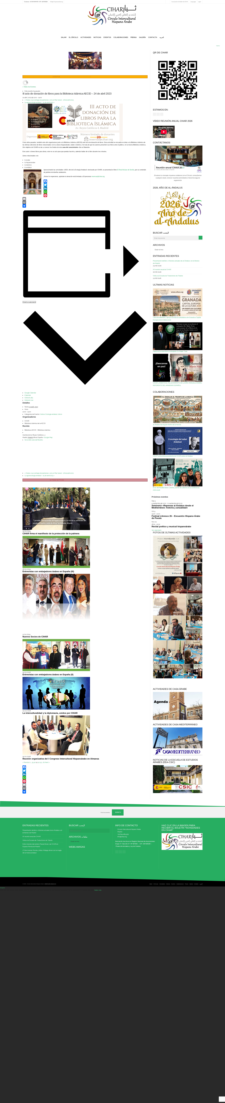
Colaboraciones (180, 884)
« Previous (26, 762)
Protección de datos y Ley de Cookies (128, 846)
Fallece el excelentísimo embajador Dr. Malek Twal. (170, 351)
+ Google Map (47, 437)
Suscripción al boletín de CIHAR (179, 1)
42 (39, 762)
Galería (191, 884)
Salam (150, 884)
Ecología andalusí (51, 414)
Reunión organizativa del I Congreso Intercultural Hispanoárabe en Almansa (60, 759)
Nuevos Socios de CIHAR (35, 636)
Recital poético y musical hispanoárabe (171, 526)
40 (35, 762)
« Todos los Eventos (29, 87)
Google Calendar (30, 393)
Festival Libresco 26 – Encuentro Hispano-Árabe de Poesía (176, 517)
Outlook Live (29, 400)
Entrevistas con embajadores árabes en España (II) (47, 674)
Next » (47, 762)
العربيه (201, 884)
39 (33, 762)
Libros (60, 414)
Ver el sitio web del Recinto (34, 440)
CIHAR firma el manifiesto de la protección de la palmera (50, 533)
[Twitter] (85, 185)
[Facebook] (85, 181)
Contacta (196, 884)
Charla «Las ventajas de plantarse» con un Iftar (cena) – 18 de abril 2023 (49, 100)
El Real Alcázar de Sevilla (125, 170)
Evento (118, 812)
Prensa (186, 884)
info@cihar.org (122, 837)
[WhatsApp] (85, 192)
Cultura (42, 414)
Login (199, 1)
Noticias (168, 884)
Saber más (97, 890)
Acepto (2, 888)
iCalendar (28, 395)
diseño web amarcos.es (50, 884)
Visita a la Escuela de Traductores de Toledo (168, 276)
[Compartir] (85, 206)
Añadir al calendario (29, 302)
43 (41, 762)
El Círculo (156, 884)
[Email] (85, 199)
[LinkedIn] (85, 188)
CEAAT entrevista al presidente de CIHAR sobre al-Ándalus (173, 456)
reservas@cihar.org (98, 176)
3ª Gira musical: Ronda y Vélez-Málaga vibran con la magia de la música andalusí (41, 851)
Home (218, 45)
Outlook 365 (29, 398)
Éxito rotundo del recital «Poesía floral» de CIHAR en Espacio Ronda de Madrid (40, 845)
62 (44, 762)
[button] (168, 556)
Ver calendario (156, 530)
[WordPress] (85, 202)
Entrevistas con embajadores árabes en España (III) (48, 571)
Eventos (173, 884)
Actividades (162, 884)
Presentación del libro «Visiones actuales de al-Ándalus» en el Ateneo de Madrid (176, 262)
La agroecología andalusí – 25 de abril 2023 (39, 102)
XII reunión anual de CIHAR (162, 269)
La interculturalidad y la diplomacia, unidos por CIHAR (50, 713)
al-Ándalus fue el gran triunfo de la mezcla (167, 424)
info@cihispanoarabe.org (56, 1)
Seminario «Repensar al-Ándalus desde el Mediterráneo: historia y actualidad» (173, 506)
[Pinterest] (85, 195)
